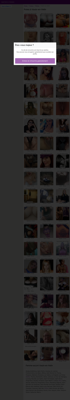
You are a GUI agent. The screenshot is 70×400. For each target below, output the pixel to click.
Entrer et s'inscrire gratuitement (35, 61)
